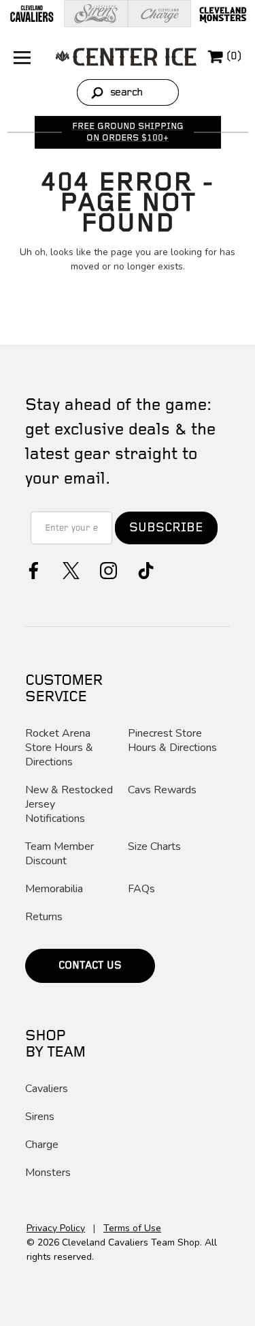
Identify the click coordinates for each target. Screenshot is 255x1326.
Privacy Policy (56, 1228)
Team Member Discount (59, 854)
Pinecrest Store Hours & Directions (172, 740)
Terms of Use (132, 1228)
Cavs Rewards (162, 790)
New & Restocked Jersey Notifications (69, 804)
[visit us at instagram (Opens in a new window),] (107, 569)
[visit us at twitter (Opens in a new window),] (70, 569)
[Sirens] (96, 14)
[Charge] (160, 14)
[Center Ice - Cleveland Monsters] (126, 57)
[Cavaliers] (32, 14)
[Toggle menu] (19, 56)
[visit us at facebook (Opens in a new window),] (32, 569)
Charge (41, 1145)
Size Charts (154, 847)
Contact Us (90, 966)
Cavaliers (46, 1089)
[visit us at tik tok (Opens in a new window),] (144, 569)
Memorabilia (54, 889)
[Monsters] (223, 14)
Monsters (48, 1173)
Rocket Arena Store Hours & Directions (59, 747)
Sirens (39, 1117)
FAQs (141, 889)
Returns (44, 917)
